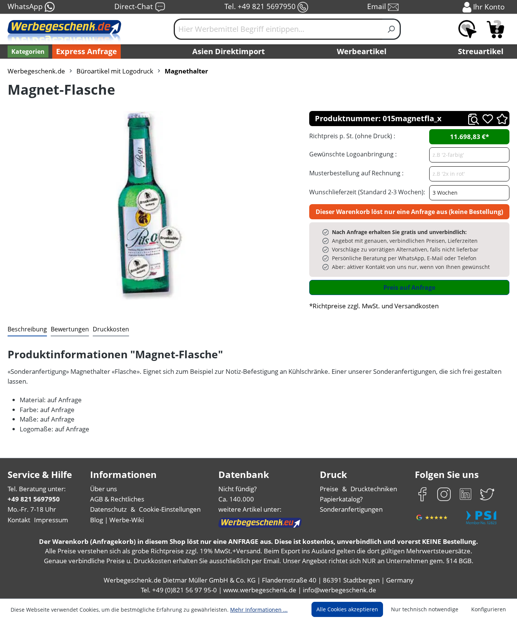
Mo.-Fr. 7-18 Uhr (32, 509)
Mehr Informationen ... (259, 609)
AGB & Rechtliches (117, 499)
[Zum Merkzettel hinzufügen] (487, 118)
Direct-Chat (134, 6)
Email (377, 6)
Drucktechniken (373, 489)
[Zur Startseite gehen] (64, 32)
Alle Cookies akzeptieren (347, 609)
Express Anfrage (86, 51)
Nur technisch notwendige (424, 609)
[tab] (27, 329)
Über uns (103, 489)
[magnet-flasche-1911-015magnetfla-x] (150, 205)
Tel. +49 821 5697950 (260, 6)
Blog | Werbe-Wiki (117, 520)
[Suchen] (391, 29)
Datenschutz (108, 509)
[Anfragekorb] (495, 29)
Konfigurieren (488, 609)
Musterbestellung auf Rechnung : (356, 173)
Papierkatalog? (341, 499)
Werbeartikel (361, 51)
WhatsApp (26, 6)
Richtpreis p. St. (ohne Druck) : (352, 136)
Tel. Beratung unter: (37, 489)
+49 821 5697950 (34, 499)
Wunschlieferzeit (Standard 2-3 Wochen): (367, 192)
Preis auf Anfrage (409, 287)
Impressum (51, 520)
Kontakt (19, 520)
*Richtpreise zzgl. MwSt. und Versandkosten (374, 305)
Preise (329, 489)
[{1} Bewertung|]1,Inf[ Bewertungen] (502, 118)
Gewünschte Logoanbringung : (353, 154)
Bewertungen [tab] (70, 329)
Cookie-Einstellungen (170, 509)
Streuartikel (480, 51)
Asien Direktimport (228, 51)
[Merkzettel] (467, 29)
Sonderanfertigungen (351, 509)
